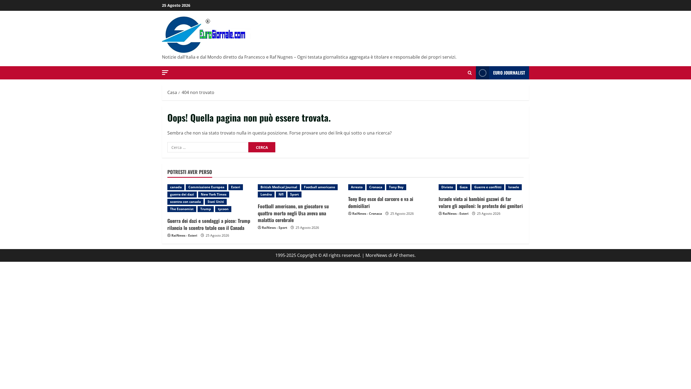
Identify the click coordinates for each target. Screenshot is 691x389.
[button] (165, 72)
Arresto (357, 187)
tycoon (223, 209)
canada (176, 187)
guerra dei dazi (182, 194)
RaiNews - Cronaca (367, 213)
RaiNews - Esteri (184, 235)
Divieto (447, 187)
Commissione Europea (206, 187)
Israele (513, 187)
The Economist (182, 209)
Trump (205, 209)
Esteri (235, 187)
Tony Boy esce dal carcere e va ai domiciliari (380, 202)
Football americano (319, 187)
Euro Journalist (509, 72)
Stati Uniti (216, 201)
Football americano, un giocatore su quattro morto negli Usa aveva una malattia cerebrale (293, 213)
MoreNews (376, 255)
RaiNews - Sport (274, 227)
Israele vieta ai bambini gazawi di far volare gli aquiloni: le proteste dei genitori (481, 202)
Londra (266, 194)
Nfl (281, 194)
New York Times (213, 194)
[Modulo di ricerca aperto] (470, 73)
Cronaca (375, 187)
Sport (294, 194)
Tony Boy (396, 187)
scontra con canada (185, 201)
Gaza (464, 187)
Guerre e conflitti (488, 187)
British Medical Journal (278, 187)
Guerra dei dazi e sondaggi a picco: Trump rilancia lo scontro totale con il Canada (208, 224)
